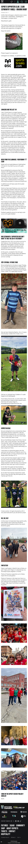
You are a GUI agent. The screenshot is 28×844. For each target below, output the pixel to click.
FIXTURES (4, 825)
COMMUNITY (20, 825)
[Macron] (23, 812)
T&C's (18, 837)
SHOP (3, 828)
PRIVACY (13, 837)
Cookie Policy (5, 837)
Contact (12, 831)
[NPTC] (23, 816)
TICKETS (4, 831)
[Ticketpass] (14, 812)
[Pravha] (4, 812)
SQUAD (12, 825)
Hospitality (5, 834)
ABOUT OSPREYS (12, 828)
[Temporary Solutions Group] (14, 816)
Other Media (17, 842)
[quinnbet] (4, 816)
